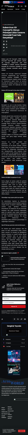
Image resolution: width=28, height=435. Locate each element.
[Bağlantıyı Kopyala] (4, 50)
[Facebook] (14, 339)
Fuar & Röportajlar (9, 24)
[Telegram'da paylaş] (6, 47)
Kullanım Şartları (11, 430)
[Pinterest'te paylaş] (4, 44)
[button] (21, 431)
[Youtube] (14, 346)
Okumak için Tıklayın (14, 331)
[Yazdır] (24, 319)
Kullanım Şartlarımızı (11, 310)
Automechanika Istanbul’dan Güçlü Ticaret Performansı (18, 258)
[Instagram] (14, 343)
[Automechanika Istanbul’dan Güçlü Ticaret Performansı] (5, 258)
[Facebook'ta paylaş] (4, 41)
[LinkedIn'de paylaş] (4, 47)
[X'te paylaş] (6, 41)
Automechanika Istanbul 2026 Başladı (11, 268)
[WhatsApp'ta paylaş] (6, 44)
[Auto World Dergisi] (9, 6)
